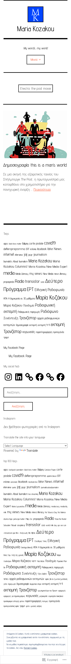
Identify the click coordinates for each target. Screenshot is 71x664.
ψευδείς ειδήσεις (36, 606)
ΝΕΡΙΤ (34, 561)
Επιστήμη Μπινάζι (26, 547)
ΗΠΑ (5, 298)
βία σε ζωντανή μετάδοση (58, 579)
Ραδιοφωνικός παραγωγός (29, 311)
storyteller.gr (21, 525)
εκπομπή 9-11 (44, 325)
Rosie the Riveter (60, 519)
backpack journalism (16, 470)
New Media (48, 273)
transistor (32, 281)
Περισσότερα (42, 189)
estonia (33, 249)
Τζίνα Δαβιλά (42, 574)
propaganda (9, 281)
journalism (40, 254)
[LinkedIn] (18, 377)
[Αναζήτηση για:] (36, 392)
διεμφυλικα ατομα (35, 584)
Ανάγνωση (23, 533)
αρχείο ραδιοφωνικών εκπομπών (26, 579)
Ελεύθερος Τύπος (41, 541)
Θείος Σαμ (7, 555)
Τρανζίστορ (27, 317)
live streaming (33, 494)
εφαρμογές (62, 590)
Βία (29, 533)
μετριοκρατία (43, 596)
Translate (32, 450)
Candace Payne (50, 470)
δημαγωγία (12, 584)
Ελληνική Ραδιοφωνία (49, 289)
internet (9, 254)
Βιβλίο (33, 533)
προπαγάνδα (58, 332)
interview (19, 254)
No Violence (62, 512)
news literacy (60, 273)
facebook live (33, 482)
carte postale (36, 243)
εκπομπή (33, 325)
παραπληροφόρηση (44, 332)
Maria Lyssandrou (18, 506)
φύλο (28, 606)
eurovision (14, 482)
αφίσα (47, 579)
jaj (25, 254)
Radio (19, 281)
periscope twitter (19, 519)
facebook (42, 249)
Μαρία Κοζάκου (51, 297)
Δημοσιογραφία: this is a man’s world (35, 165)
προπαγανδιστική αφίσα (11, 606)
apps (6, 243)
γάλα (5, 584)
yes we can (62, 525)
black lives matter (15, 244)
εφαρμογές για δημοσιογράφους (14, 596)
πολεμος (45, 601)
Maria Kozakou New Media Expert (48, 266)
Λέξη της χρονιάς (17, 555)
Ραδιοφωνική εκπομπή (23, 566)
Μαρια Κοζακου (13, 305)
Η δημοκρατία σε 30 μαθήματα (21, 298)
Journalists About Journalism (16, 261)
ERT (27, 249)
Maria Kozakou (35, 28)
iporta (14, 487)
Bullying (25, 243)
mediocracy (55, 506)
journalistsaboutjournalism (50, 487)
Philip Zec (29, 519)
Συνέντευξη (11, 318)
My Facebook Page (14, 347)
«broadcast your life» (11, 533)
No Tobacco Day (51, 512)
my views (35, 273)
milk (5, 512)
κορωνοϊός (28, 332)
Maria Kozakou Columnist (20, 499)
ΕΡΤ (30, 289)
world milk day (51, 525)
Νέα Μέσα (40, 561)
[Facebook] (39, 377)
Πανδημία (28, 305)
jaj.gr (30, 254)
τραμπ (6, 337)
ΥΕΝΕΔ (6, 579)
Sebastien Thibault (10, 525)
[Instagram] (8, 377)
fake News (55, 249)
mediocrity (63, 506)
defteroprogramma (14, 249)
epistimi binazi (51, 476)
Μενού (34, 59)
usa (42, 281)
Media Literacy (22, 273)
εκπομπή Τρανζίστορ (20, 590)
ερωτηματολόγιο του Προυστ (47, 590)
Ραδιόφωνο (49, 311)
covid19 (50, 242)
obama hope (8, 519)
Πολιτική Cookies (30, 647)
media (9, 273)
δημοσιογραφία (22, 325)
